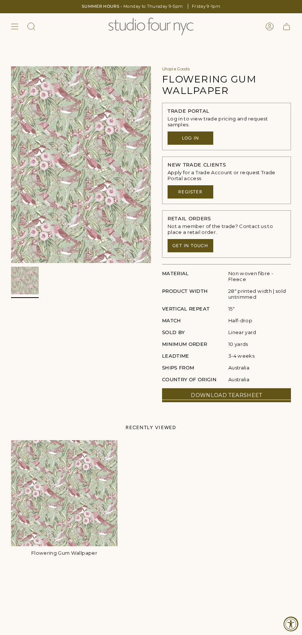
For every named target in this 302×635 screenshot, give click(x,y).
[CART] (286, 26)
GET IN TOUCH (190, 245)
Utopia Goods (176, 68)
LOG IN (190, 138)
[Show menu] (14, 26)
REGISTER (190, 191)
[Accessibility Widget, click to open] (291, 624)
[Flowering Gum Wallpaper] (64, 493)
